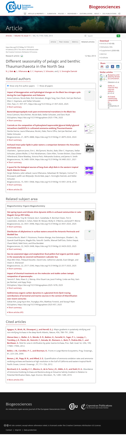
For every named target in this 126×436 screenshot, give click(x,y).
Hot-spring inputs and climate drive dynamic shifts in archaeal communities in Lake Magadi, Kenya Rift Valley (44, 213)
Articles (9, 36)
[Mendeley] (102, 66)
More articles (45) (15, 312)
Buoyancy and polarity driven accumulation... (114, 78)
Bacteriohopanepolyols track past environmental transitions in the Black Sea (41, 111)
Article (53, 42)
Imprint (18, 430)
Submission (51, 14)
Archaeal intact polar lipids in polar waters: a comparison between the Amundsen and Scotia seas (43, 146)
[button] (85, 36)
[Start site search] (118, 36)
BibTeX (104, 54)
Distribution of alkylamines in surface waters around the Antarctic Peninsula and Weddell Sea (43, 233)
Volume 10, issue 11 (22, 36)
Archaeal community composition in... (113, 99)
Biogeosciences (104, 7)
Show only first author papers (22, 86)
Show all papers (46, 86)
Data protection (30, 430)
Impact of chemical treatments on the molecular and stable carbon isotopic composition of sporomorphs (40, 274)
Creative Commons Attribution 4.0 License (83, 425)
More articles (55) (15, 379)
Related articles (87, 42)
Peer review (64, 42)
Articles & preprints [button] (36, 14)
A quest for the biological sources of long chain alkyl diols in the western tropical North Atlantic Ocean (42, 168)
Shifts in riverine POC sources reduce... (113, 88)
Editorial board (86, 14)
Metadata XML (107, 47)
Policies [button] (61, 14)
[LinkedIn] (117, 66)
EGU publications (109, 14)
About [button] (97, 14)
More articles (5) (15, 189)
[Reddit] (107, 66)
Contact (9, 430)
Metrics (75, 42)
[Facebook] (112, 66)
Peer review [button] (72, 14)
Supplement (106, 50)
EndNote (104, 57)
